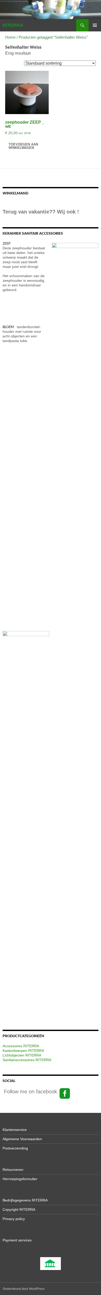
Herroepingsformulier (20, 1179)
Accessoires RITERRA (21, 1046)
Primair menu (95, 25)
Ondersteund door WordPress (24, 1289)
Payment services (17, 1240)
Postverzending (15, 1148)
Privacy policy (14, 1219)
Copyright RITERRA (19, 1209)
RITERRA (13, 25)
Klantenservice (15, 1130)
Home (10, 37)
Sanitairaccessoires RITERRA (27, 1060)
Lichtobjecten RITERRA (22, 1055)
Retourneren (13, 1170)
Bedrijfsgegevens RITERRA (25, 1200)
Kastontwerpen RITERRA (23, 1051)
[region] (50, 1263)
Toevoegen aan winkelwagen (23, 146)
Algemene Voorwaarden (22, 1139)
